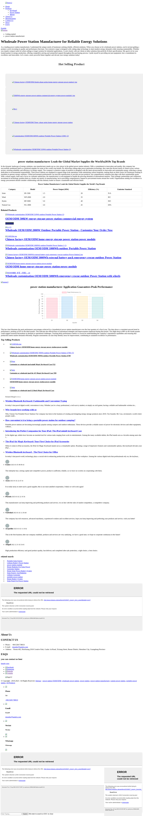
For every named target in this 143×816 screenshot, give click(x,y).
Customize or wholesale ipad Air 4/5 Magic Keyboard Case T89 (33, 373)
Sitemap (38, 681)
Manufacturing (10, 18)
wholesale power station (70, 681)
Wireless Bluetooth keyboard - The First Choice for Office (31, 452)
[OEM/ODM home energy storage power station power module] (28, 264)
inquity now (5, 663)
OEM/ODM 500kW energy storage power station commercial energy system (49, 218)
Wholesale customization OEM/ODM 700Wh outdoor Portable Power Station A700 (40, 356)
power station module (14, 565)
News (7, 22)
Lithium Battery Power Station (18, 563)
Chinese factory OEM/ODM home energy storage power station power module (50, 239)
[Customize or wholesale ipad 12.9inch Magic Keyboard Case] (12, 387)
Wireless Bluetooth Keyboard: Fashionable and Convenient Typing (36, 401)
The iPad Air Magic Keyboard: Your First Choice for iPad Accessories (37, 441)
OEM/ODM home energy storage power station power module (41, 266)
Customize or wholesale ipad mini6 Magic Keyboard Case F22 (32, 364)
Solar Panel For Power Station (17, 581)
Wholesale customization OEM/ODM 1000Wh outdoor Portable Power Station (50, 248)
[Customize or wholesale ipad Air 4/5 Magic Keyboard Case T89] (12, 370)
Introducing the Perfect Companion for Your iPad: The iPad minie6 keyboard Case (43, 431)
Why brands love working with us (21, 410)
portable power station (15, 577)
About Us (8, 16)
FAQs (7, 24)
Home (7, 6)
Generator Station (13, 569)
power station (84, 681)
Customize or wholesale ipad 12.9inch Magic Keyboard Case (32, 390)
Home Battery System (15, 579)
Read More (10, 223)
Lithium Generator (13, 575)
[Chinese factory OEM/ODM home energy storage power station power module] (11, 236)
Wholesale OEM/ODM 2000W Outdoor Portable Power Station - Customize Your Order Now (59, 230)
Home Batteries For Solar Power (18, 567)
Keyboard (13, 10)
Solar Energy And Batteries (16, 573)
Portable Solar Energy (15, 561)
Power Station (15, 12)
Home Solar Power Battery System (19, 571)
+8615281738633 (11, 700)
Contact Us (9, 20)
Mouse (12, 14)
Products (8, 8)
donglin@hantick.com (20, 647)
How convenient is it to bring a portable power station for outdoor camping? (40, 420)
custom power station (117, 681)
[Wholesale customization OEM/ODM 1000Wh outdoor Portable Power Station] (35, 245)
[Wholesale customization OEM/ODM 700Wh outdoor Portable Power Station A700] (42, 353)
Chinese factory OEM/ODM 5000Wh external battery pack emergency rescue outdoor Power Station (63, 257)
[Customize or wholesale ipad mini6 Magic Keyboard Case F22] (12, 361)
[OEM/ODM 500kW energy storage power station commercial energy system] (34, 214)
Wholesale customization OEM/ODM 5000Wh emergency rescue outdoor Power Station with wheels (62, 276)
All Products (10, 683)
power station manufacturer (99, 681)
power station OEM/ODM (52, 681)
